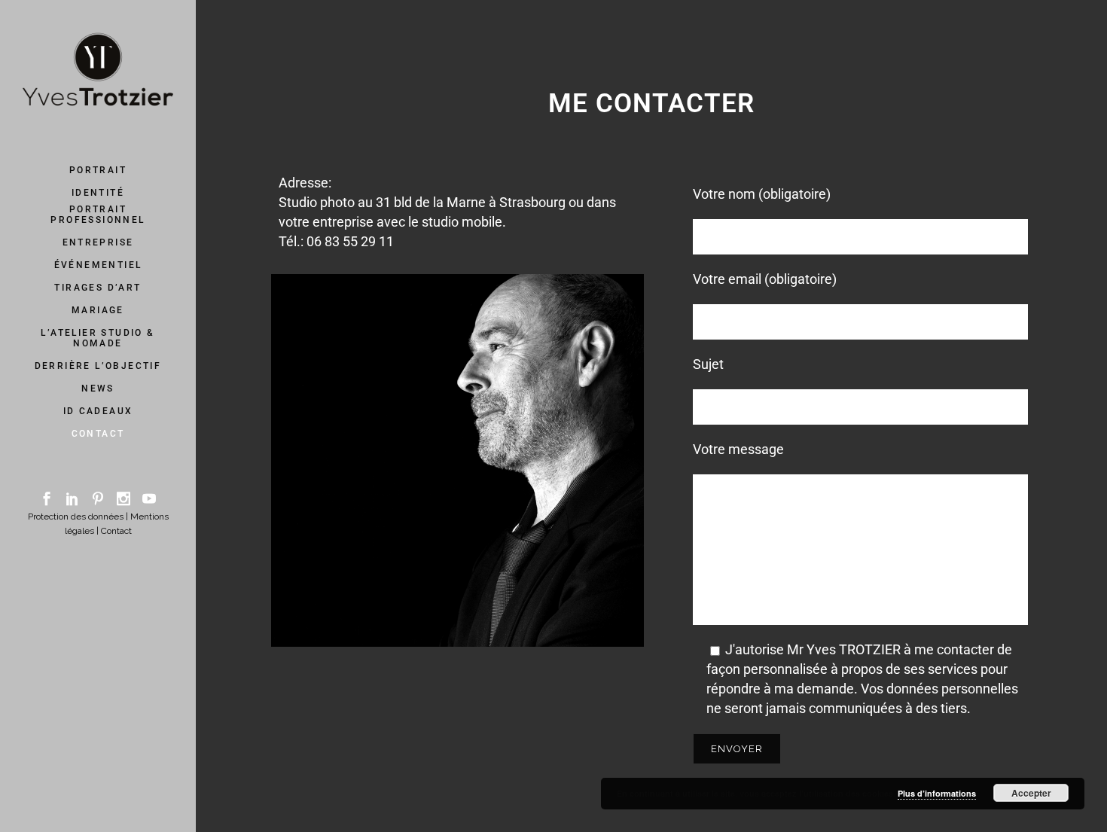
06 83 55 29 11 (350, 241)
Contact (116, 531)
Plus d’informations (937, 793)
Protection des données (76, 516)
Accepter (1031, 793)
